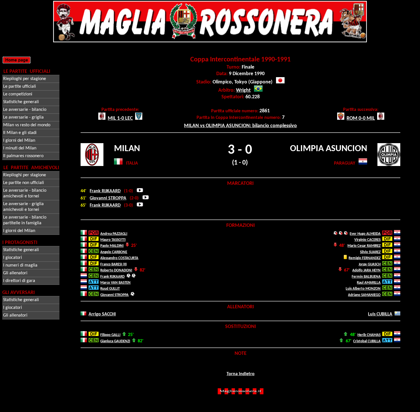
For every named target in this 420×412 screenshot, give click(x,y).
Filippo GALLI (110, 335)
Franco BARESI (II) (113, 264)
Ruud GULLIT (110, 289)
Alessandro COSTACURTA (119, 258)
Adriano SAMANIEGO (364, 295)
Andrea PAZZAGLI (113, 234)
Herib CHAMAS (369, 335)
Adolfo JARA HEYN (366, 270)
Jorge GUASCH (370, 264)
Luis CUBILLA (380, 314)
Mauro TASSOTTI (112, 240)
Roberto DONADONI (116, 270)
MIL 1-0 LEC (120, 118)
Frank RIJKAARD (105, 191)
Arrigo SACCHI (102, 314)
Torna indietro (241, 374)
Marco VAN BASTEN (115, 283)
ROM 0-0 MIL (361, 118)
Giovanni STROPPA (108, 198)
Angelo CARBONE (113, 252)
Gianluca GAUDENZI (115, 341)
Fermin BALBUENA (366, 277)
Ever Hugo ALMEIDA (365, 234)
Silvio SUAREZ (370, 252)
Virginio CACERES (367, 240)
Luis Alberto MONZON (363, 289)
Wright (243, 90)
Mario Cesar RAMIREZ (364, 246)
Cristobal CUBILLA (367, 341)
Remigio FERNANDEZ (365, 258)
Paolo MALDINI (111, 246)
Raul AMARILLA (369, 283)
